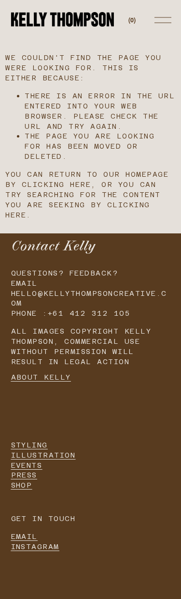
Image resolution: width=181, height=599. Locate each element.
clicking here (56, 184)
